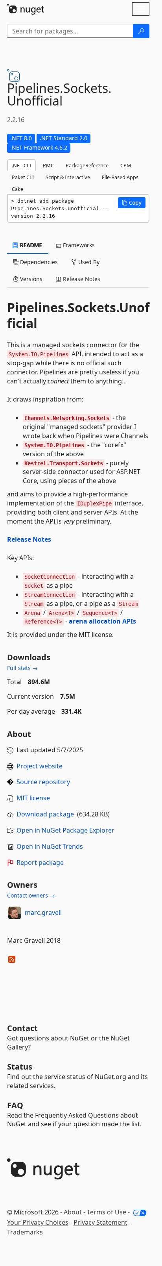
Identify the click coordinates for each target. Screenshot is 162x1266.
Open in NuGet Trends (50, 846)
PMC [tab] (48, 165)
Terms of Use (106, 1212)
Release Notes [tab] (80, 279)
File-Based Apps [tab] (120, 177)
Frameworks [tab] (78, 245)
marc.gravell (43, 912)
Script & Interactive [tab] (68, 177)
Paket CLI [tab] (23, 177)
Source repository (43, 781)
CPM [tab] (125, 165)
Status (19, 1066)
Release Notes (29, 539)
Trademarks (25, 1232)
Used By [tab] (88, 262)
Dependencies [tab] (38, 262)
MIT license (33, 798)
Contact (22, 1028)
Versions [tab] (30, 279)
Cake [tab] (17, 188)
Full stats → (22, 668)
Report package (40, 862)
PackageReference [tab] (87, 165)
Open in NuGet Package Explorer (65, 830)
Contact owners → (31, 895)
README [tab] (30, 245)
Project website (40, 766)
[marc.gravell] (14, 913)
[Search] (141, 31)
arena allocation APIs (102, 621)
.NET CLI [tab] (21, 165)
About (73, 1212)
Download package (45, 814)
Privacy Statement (100, 1222)
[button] (131, 202)
